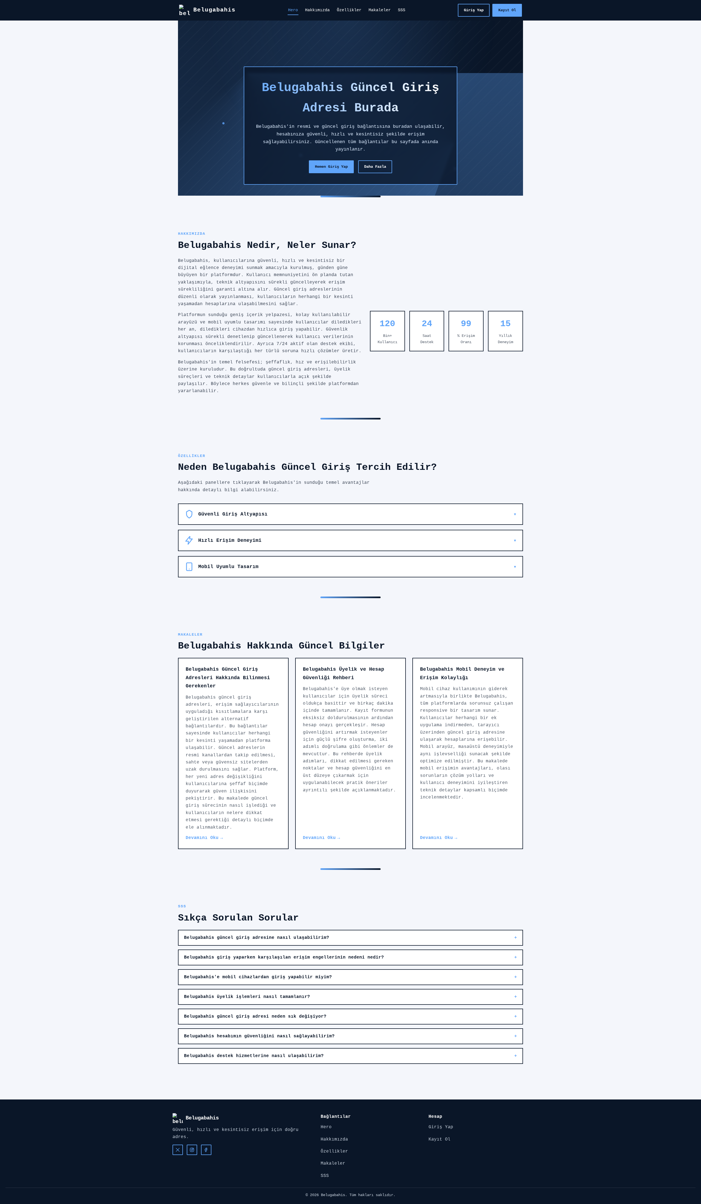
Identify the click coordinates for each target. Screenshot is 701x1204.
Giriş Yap (474, 10)
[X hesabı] (178, 1150)
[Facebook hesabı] (206, 1150)
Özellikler (349, 10)
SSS (401, 10)
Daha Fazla (375, 166)
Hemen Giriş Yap (331, 166)
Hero (293, 10)
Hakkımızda (317, 10)
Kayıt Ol (507, 10)
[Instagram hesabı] (192, 1150)
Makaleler (380, 10)
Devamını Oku (202, 837)
